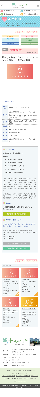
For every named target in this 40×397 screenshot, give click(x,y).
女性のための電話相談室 (8, 376)
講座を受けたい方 (30, 370)
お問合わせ (33, 378)
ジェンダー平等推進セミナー (10, 36)
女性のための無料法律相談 (29, 281)
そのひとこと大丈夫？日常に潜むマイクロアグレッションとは (29, 314)
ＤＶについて (34, 376)
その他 (29, 43)
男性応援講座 (10, 39)
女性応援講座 (29, 36)
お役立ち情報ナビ (24, 378)
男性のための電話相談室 (23, 376)
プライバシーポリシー (20, 381)
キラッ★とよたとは (18, 370)
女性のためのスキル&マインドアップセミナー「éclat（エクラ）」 (10, 283)
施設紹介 (14, 373)
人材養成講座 (10, 43)
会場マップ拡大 (9, 101)
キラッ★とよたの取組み (11, 378)
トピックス (8, 370)
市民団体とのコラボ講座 (29, 39)
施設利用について (23, 373)
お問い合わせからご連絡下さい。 (21, 362)
